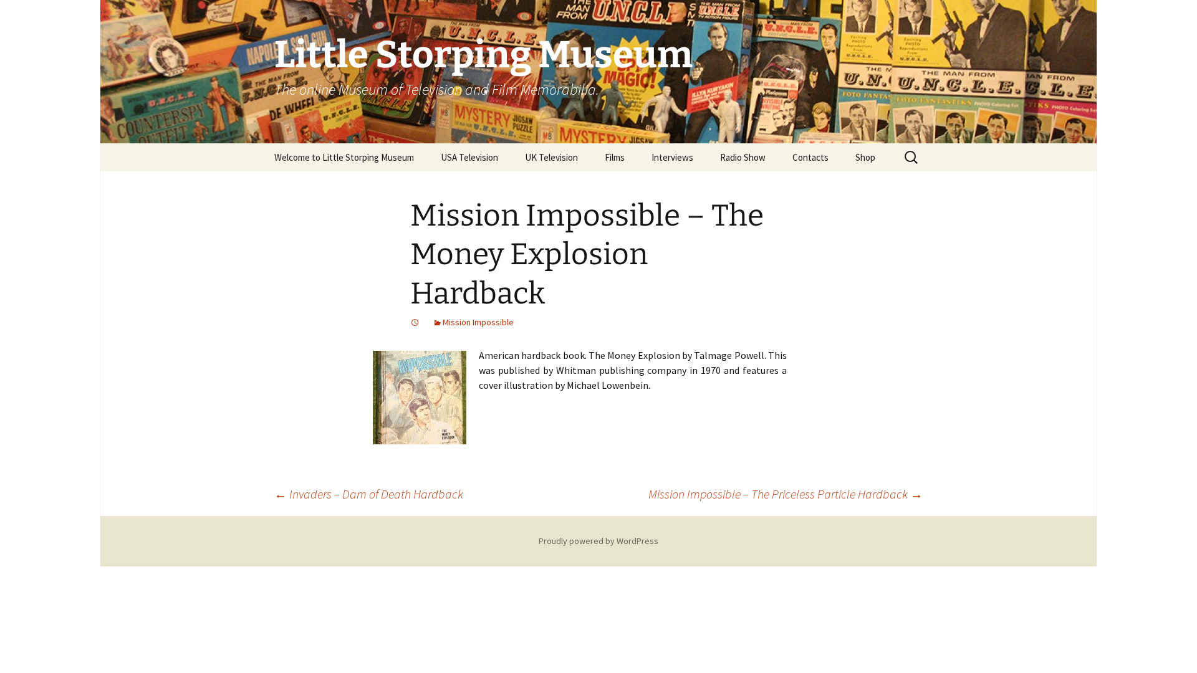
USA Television (469, 157)
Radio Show (743, 157)
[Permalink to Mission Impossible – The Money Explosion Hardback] (415, 322)
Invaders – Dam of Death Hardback (368, 494)
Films (615, 157)
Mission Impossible (478, 322)
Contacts (810, 157)
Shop (865, 157)
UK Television (551, 157)
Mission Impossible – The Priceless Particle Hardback (785, 494)
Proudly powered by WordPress (598, 541)
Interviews (672, 157)
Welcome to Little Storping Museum (344, 157)
